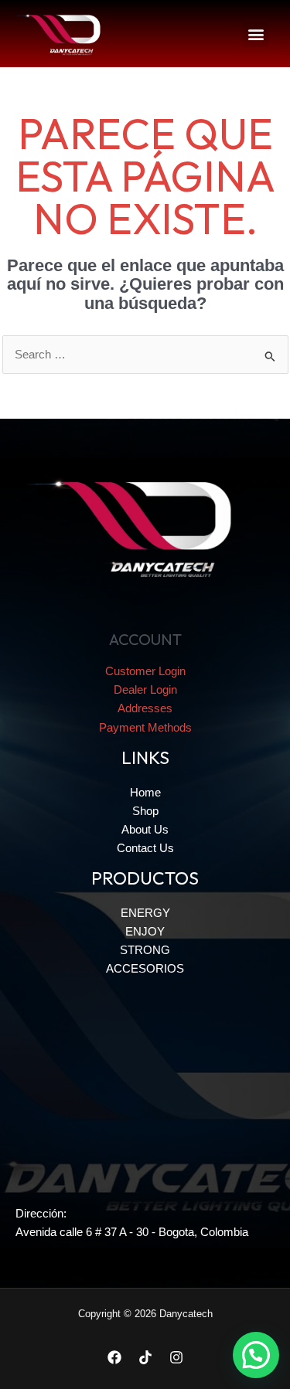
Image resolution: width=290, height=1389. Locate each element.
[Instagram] (176, 1357)
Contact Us (145, 848)
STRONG (145, 950)
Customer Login (145, 671)
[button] (255, 34)
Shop (145, 811)
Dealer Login (145, 690)
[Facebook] (114, 1357)
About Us (145, 830)
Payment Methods (145, 728)
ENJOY (145, 931)
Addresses (145, 708)
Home (145, 792)
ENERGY (145, 913)
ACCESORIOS (145, 969)
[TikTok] (145, 1357)
